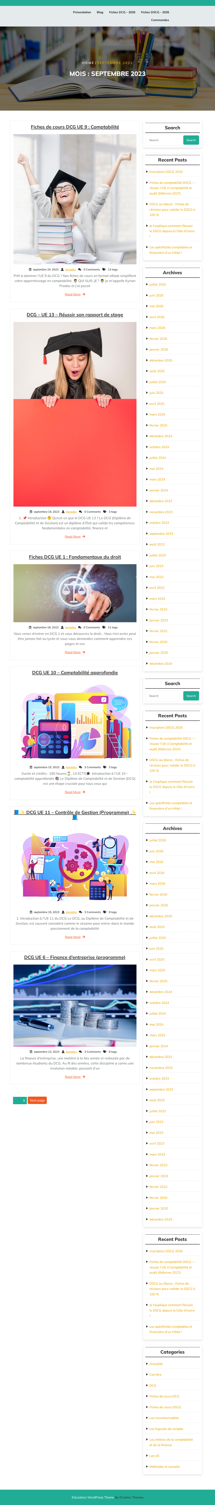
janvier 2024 (158, 490)
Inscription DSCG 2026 (166, 172)
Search (191, 140)
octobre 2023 (159, 523)
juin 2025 (156, 393)
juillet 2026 (157, 284)
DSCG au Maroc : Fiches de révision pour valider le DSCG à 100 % (172, 209)
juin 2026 (156, 295)
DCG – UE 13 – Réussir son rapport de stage (75, 315)
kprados (70, 269)
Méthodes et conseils (164, 1467)
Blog (100, 12)
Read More (73, 294)
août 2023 (157, 544)
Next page (37, 1100)
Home (88, 63)
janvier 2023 (158, 620)
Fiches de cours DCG (164, 1396)
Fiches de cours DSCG (165, 1407)
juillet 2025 (157, 382)
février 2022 (158, 631)
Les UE (154, 1456)
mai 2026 (156, 306)
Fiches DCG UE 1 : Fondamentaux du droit (75, 557)
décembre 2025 (160, 360)
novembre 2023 (161, 512)
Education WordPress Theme (107, 1497)
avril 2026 (156, 317)
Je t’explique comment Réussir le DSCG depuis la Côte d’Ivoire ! (172, 231)
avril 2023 (156, 588)
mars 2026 (157, 328)
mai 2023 (156, 577)
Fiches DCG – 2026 (122, 12)
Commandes (160, 20)
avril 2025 (156, 404)
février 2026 (158, 339)
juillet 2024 (157, 458)
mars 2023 (157, 599)
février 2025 (158, 425)
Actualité (156, 1364)
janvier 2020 (158, 653)
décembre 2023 (160, 501)
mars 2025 (157, 414)
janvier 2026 (158, 349)
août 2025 (157, 371)
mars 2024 (157, 479)
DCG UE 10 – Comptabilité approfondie (75, 672)
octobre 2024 (159, 447)
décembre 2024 (160, 436)
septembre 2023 (161, 534)
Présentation (82, 12)
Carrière (155, 1375)
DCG (152, 1385)
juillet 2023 (157, 555)
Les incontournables (164, 1418)
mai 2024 (156, 469)
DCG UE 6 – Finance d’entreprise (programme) (75, 957)
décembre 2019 (160, 664)
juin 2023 (156, 566)
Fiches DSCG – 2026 (155, 12)
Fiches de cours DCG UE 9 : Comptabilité (75, 127)
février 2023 (158, 609)
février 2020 (158, 642)
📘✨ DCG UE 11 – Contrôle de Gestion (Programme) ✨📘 (75, 814)
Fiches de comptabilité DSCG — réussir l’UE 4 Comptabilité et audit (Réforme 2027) (172, 188)
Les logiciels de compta (166, 1429)
